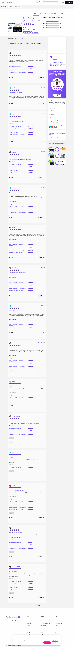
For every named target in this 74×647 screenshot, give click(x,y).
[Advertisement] (57, 45)
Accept (47, 642)
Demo (42, 627)
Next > (45, 605)
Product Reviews (29, 623)
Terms (56, 625)
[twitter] (51, 127)
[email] (54, 127)
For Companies (69, 2)
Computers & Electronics (26, 20)
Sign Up (56, 632)
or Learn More (58, 75)
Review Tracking (29, 634)
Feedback (28, 632)
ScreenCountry (28, 18)
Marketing (42, 632)
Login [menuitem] (63, 2)
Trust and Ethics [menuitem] (9, 2)
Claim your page (57, 95)
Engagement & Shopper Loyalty (46, 623)
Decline (55, 642)
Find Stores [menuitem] (3, 2)
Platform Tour (29, 618)
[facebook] (49, 127)
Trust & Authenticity (58, 623)
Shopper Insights (43, 625)
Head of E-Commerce (44, 634)
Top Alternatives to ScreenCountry (57, 143)
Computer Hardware (34, 20)
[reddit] (52, 127)
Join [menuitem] (59, 2)
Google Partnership (58, 618)
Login (56, 630)
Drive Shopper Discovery (45, 618)
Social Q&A (28, 625)
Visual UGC (28, 627)
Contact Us (57, 627)
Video (28, 630)
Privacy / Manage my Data (59, 634)
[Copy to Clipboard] (56, 127)
